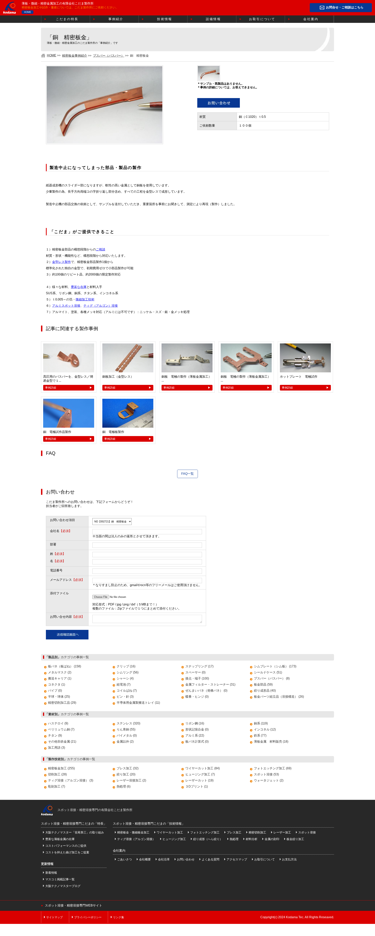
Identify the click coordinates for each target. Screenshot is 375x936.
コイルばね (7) (127, 690)
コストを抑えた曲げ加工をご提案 (67, 852)
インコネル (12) (265, 729)
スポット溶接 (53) (266, 774)
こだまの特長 (67, 19)
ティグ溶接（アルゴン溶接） (136, 839)
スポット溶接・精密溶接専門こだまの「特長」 (74, 823)
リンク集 (118, 917)
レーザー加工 (282, 832)
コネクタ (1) (56, 684)
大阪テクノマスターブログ (62, 886)
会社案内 (310, 19)
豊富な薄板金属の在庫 (60, 839)
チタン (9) (55, 735)
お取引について (262, 19)
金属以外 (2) (125, 741)
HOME (27, 12)
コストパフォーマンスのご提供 (65, 845)
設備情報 (213, 19)
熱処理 (234, 839)
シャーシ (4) (125, 678)
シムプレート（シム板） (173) (275, 666)
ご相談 (100, 249)
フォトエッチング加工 (205, 832)
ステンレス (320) (128, 723)
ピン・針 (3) (125, 696)
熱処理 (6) (123, 786)
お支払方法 (289, 859)
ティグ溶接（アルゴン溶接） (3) (70, 780)
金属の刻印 (272, 839)
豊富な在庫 (79, 287)
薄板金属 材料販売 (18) (271, 741)
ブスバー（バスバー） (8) (272, 678)
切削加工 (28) (57, 774)
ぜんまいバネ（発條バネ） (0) (206, 690)
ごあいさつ (124, 859)
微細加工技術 (85, 299)
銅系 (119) (261, 723)
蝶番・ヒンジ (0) (197, 696)
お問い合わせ (186, 859)
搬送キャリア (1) (59, 678)
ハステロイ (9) (58, 723)
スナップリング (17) (199, 666)
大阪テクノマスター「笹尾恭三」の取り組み (74, 832)
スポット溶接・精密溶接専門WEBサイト (73, 905)
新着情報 (51, 872)
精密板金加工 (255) (61, 768)
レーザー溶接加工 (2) (131, 780)
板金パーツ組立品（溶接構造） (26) (279, 696)
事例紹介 (115, 19)
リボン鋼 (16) (194, 723)
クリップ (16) (126, 666)
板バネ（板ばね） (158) (64, 666)
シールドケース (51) (268, 672)
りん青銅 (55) (126, 729)
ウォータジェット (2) (268, 780)
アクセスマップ (237, 859)
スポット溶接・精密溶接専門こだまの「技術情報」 (149, 823)
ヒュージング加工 (174, 839)
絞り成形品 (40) (265, 690)
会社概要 (145, 859)
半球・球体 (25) (59, 696)
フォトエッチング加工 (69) (272, 768)
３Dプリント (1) (196, 786)
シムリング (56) (127, 672)
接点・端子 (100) (197, 678)
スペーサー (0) (195, 672)
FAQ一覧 (187, 473)
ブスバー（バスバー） (108, 55)
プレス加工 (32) (127, 768)
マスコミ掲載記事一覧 (60, 879)
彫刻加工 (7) (56, 786)
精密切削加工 (257, 832)
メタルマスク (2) (59, 672)
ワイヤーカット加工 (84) (202, 768)
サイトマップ (54, 917)
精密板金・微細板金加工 (133, 832)
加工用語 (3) (56, 747)
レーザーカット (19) (199, 780)
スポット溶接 (307, 832)
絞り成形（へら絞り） (207, 839)
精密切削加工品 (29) (62, 702)
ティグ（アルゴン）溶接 (100, 305)
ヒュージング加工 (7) (200, 774)
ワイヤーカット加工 (170, 832)
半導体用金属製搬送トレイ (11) (138, 702)
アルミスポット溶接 (66, 305)
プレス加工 (234, 832)
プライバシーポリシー (88, 917)
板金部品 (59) (263, 684)
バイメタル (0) (127, 735)
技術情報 (164, 19)
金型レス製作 (61, 262)
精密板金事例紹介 (74, 55)
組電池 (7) (123, 684)
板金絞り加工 (295, 839)
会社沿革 (164, 859)
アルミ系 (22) (194, 735)
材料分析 (251, 839)
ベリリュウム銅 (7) (61, 729)
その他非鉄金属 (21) (62, 741)
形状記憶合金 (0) (197, 729)
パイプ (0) (55, 690)
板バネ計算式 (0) (197, 741)
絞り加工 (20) (126, 774)
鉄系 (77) (260, 735)
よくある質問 (210, 859)
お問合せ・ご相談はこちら (344, 7)
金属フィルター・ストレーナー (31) (210, 684)
